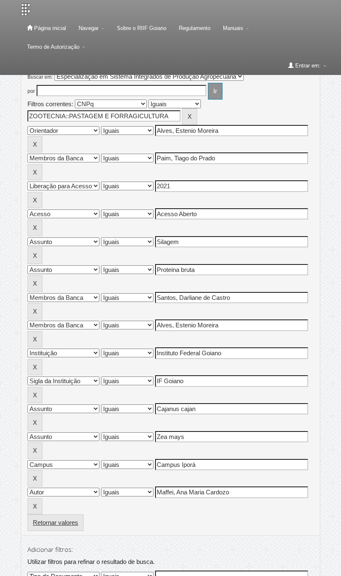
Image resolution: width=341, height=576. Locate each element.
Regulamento (194, 28)
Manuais (234, 28)
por (31, 91)
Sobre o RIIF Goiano (141, 28)
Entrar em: (308, 65)
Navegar (89, 28)
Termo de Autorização (54, 47)
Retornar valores (55, 522)
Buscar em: (40, 77)
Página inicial (49, 28)
